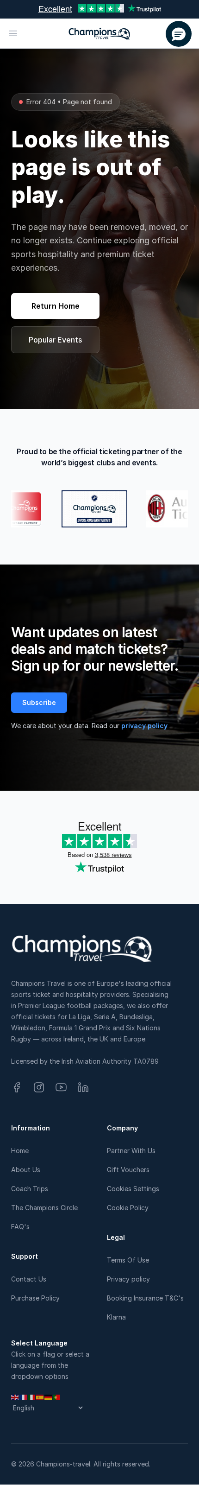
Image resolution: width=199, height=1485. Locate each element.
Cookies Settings (133, 1189)
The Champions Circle (44, 1208)
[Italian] (32, 1397)
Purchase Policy (35, 1298)
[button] (179, 34)
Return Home (55, 306)
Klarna (116, 1317)
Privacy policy (128, 1279)
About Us (25, 1170)
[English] (15, 1397)
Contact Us (28, 1279)
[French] (23, 1397)
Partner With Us (131, 1151)
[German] (48, 1397)
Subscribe (39, 702)
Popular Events (55, 339)
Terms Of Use (128, 1260)
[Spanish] (40, 1397)
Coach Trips (29, 1189)
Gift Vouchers (128, 1170)
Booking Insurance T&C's (145, 1298)
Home (20, 1151)
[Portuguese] (57, 1397)
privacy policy (145, 726)
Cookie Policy (128, 1208)
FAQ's (20, 1227)
